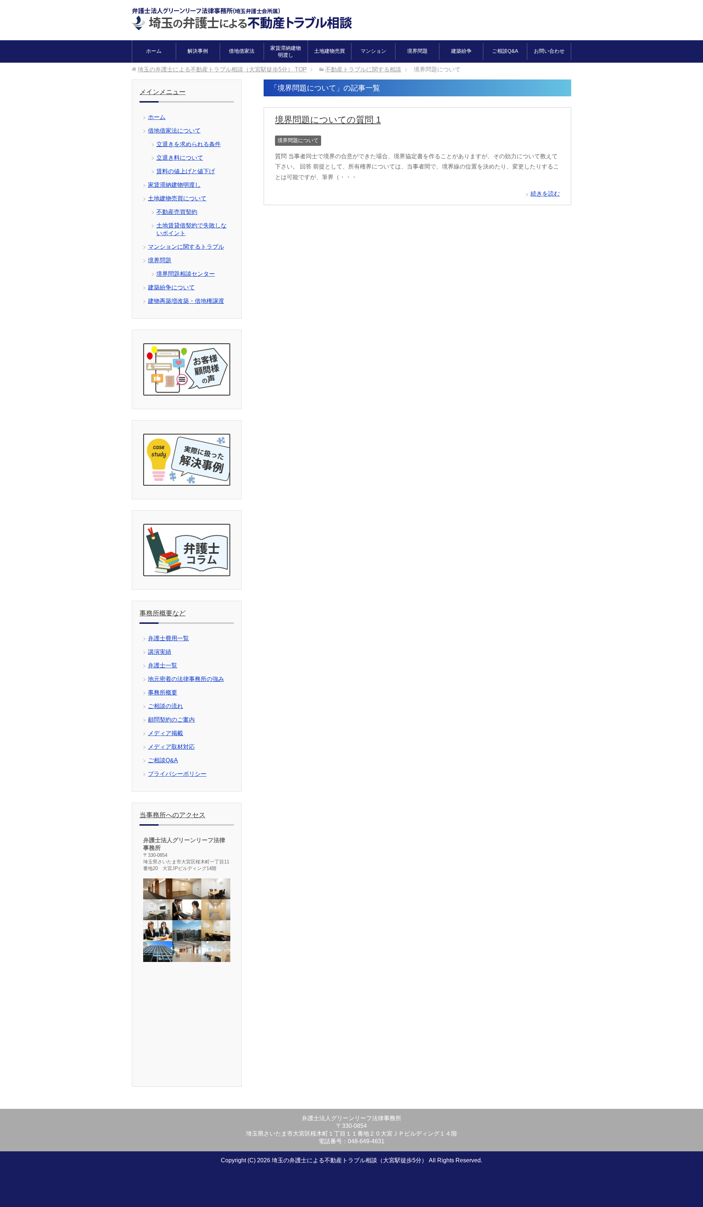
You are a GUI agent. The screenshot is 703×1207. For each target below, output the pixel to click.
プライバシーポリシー (177, 774)
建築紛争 (461, 51)
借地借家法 (241, 51)
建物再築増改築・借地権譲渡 (186, 301)
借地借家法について (174, 130)
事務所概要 (162, 692)
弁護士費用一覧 (168, 638)
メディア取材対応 (171, 747)
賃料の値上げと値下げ (185, 171)
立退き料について (179, 158)
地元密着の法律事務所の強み (186, 679)
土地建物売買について (177, 198)
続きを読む (545, 193)
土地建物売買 (329, 51)
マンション (373, 51)
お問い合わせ (549, 51)
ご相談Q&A (505, 51)
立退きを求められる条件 (188, 144)
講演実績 (159, 652)
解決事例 (197, 51)
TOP (222, 69)
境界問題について (298, 140)
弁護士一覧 (162, 665)
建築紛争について (171, 287)
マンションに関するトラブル (186, 247)
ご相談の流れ (165, 706)
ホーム (153, 51)
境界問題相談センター (185, 274)
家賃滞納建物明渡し (285, 51)
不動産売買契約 (176, 212)
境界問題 (417, 51)
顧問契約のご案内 (171, 720)
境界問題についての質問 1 (328, 120)
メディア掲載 (165, 733)
